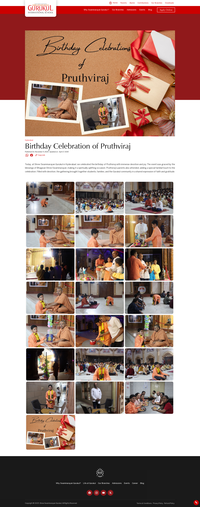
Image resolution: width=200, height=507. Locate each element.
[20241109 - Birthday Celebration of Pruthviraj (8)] (100, 264)
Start (34, 178)
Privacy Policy (158, 503)
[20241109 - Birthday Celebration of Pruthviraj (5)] (100, 231)
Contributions (143, 3)
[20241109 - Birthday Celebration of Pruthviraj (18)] (149, 364)
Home (115, 3)
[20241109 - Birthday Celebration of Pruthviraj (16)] (50, 364)
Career (135, 483)
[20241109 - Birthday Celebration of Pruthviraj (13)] (50, 331)
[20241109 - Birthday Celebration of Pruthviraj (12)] (149, 298)
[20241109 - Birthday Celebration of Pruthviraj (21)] (149, 398)
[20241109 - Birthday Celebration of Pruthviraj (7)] (50, 264)
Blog (150, 10)
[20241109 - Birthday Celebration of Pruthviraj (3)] (149, 198)
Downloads (169, 3)
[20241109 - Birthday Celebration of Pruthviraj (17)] (100, 364)
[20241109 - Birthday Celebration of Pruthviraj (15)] (149, 331)
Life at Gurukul (89, 483)
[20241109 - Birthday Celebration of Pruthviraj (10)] (50, 298)
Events (142, 10)
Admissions (131, 10)
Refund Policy (169, 503)
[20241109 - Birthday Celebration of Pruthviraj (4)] (50, 231)
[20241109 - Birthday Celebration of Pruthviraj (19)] (50, 398)
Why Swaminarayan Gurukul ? (96, 10)
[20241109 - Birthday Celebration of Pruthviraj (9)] (149, 264)
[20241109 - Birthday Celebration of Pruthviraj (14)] (100, 331)
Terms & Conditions (144, 503)
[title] (50, 432)
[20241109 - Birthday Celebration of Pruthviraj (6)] (149, 231)
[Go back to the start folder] (28, 177)
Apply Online (166, 9)
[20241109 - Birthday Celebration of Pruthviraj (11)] (100, 298)
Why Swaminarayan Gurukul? (68, 483)
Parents (123, 3)
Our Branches (156, 3)
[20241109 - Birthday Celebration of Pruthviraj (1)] (50, 198)
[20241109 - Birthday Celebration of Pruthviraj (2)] (100, 198)
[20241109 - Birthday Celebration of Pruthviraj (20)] (100, 398)
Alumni (132, 3)
